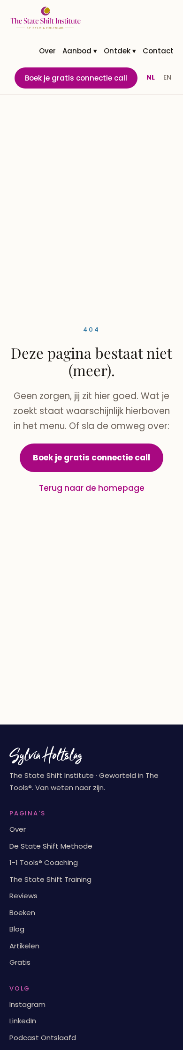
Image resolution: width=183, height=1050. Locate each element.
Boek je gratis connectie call (76, 78)
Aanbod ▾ (79, 51)
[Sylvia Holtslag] (45, 18)
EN (167, 77)
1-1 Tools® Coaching (43, 862)
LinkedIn (22, 1021)
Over (47, 51)
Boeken (22, 912)
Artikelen (24, 946)
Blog (16, 929)
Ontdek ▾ (120, 51)
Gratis (19, 962)
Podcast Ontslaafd (42, 1038)
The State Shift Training (50, 879)
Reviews (23, 896)
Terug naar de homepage (92, 488)
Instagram (27, 1004)
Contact (158, 51)
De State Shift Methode (50, 846)
